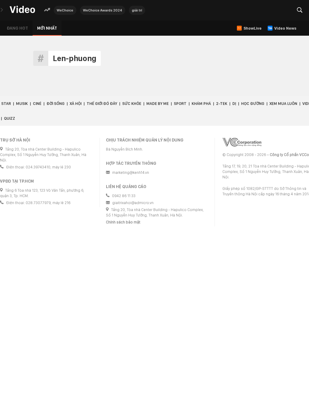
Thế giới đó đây (102, 103)
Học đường (252, 103)
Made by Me (157, 103)
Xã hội (75, 103)
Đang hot (17, 28)
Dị (234, 103)
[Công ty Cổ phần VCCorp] (241, 142)
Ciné (37, 103)
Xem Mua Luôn (283, 103)
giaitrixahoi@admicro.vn (133, 202)
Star (6, 103)
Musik (22, 103)
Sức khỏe (131, 103)
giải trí (137, 10)
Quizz (9, 118)
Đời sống (55, 103)
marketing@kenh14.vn (130, 172)
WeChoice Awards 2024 (102, 10)
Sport (180, 103)
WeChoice (65, 10)
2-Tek (221, 103)
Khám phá (201, 103)
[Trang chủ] (22, 10)
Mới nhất (47, 28)
